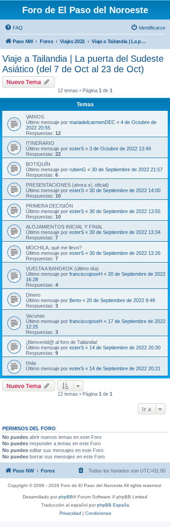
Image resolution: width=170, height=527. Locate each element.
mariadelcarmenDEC (92, 122)
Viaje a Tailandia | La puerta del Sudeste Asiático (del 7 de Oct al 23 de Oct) (83, 64)
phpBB (65, 496)
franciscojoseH (85, 274)
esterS (76, 148)
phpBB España (113, 504)
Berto (75, 300)
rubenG (77, 169)
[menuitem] (14, 27)
